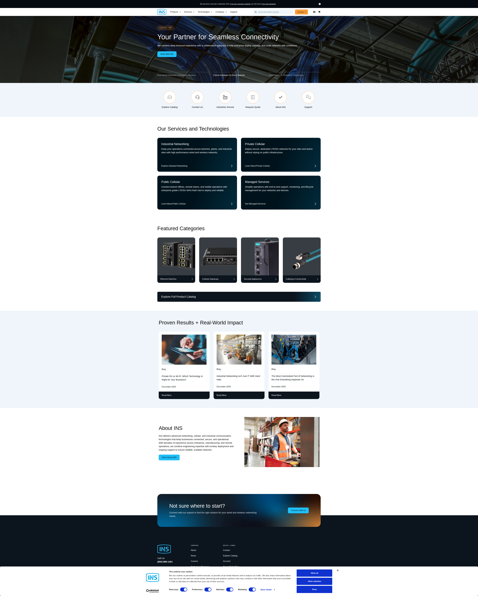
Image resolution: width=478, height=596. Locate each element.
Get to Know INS (169, 457)
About (193, 550)
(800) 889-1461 (165, 561)
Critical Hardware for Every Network (229, 75)
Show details (266, 590)
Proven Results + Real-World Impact (201, 323)
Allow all (314, 573)
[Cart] (319, 12)
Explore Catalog (230, 556)
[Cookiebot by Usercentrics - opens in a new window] (152, 591)
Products (174, 12)
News (193, 556)
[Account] (314, 12)
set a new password (269, 4)
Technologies (204, 12)
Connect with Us (298, 510)
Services (188, 12)
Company (220, 12)
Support (233, 12)
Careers (194, 561)
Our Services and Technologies (193, 129)
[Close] (320, 4)
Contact (301, 12)
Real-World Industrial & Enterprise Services (176, 75)
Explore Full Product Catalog (178, 296)
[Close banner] (338, 570)
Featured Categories (181, 228)
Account (226, 561)
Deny (314, 589)
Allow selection (314, 581)
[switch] (207, 590)
